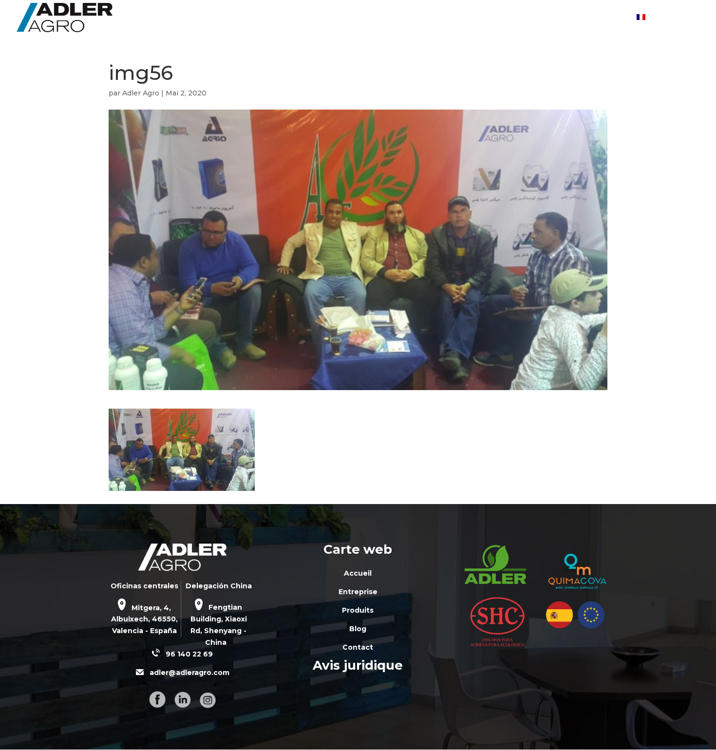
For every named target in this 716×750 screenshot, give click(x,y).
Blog (564, 18)
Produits (518, 18)
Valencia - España (144, 630)
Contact (609, 18)
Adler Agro (140, 93)
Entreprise (461, 18)
